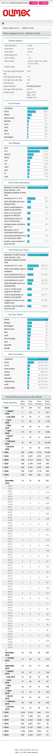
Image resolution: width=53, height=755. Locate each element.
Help (16, 750)
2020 (6, 471)
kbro (6, 332)
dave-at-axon (9, 118)
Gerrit (6, 134)
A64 (6, 170)
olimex (6, 115)
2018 (6, 712)
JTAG (6, 176)
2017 (6, 716)
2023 (6, 460)
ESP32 (6, 157)
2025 (6, 452)
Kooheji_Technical (34, 86)
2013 (6, 731)
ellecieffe (7, 345)
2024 (6, 456)
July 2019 (11, 677)
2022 (6, 463)
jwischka (7, 121)
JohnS (6, 111)
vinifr (6, 127)
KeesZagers (9, 137)
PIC (5, 164)
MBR (6, 131)
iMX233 (7, 154)
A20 (6, 148)
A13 (6, 151)
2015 (6, 723)
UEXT (6, 167)
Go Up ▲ (35, 750)
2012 (6, 735)
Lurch (6, 124)
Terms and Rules (25, 750)
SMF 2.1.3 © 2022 (20, 752)
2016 (6, 720)
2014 (6, 727)
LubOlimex (8, 108)
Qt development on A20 (13, 280)
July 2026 (11, 417)
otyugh (7, 348)
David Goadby (9, 338)
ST (5, 173)
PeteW (7, 375)
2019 (6, 475)
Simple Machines (32, 752)
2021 (6, 467)
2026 (6, 408)
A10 (6, 160)
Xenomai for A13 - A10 (13, 198)
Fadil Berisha (9, 381)
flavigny (7, 323)
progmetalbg (9, 388)
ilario (6, 342)
